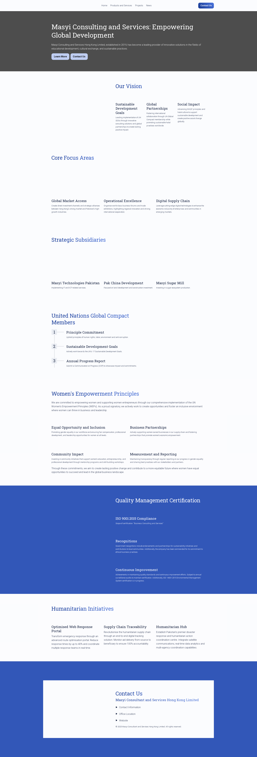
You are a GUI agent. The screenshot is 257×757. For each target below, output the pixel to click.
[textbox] (128, 5)
